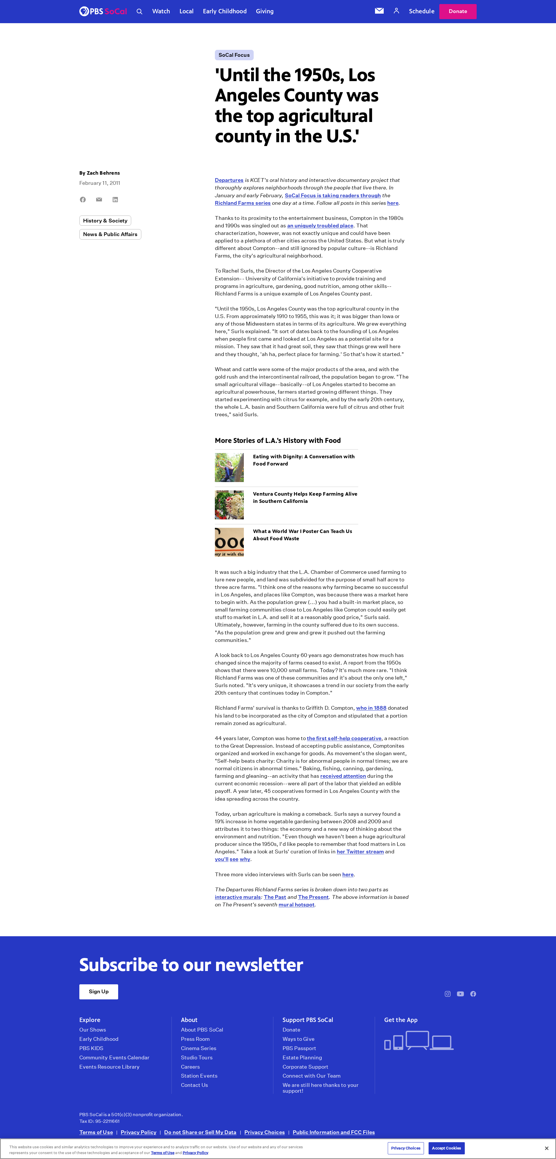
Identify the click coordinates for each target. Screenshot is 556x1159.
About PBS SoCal (202, 1030)
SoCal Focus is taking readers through (333, 195)
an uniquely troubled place (320, 225)
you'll (221, 859)
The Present (313, 897)
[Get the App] (428, 1041)
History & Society (105, 221)
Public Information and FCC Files (334, 1132)
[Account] (396, 11)
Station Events (199, 1076)
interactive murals (238, 897)
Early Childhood (225, 11)
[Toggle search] (139, 11)
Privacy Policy (138, 1132)
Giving (265, 11)
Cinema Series (198, 1048)
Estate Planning (302, 1058)
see (234, 859)
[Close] (546, 1148)
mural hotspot (296, 904)
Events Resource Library (109, 1067)
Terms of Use (96, 1132)
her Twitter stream (360, 851)
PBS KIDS (91, 1048)
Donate (458, 11)
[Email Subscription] (379, 11)
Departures (229, 180)
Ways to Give (298, 1039)
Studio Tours (197, 1058)
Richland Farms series (243, 203)
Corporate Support (305, 1067)
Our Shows (92, 1030)
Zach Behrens (103, 173)
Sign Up (99, 991)
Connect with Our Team (312, 1076)
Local (187, 11)
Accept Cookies (446, 1148)
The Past (275, 897)
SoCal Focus (234, 55)
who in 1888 (371, 708)
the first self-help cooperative (344, 738)
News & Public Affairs (110, 234)
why (245, 859)
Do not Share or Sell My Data (200, 1132)
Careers (190, 1067)
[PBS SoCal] (103, 11)
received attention (343, 776)
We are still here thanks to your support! (321, 1088)
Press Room (195, 1039)
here (392, 203)
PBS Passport (299, 1048)
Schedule (422, 11)
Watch (161, 11)
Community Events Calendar (114, 1058)
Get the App (401, 1019)
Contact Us (194, 1085)
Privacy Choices (264, 1132)
